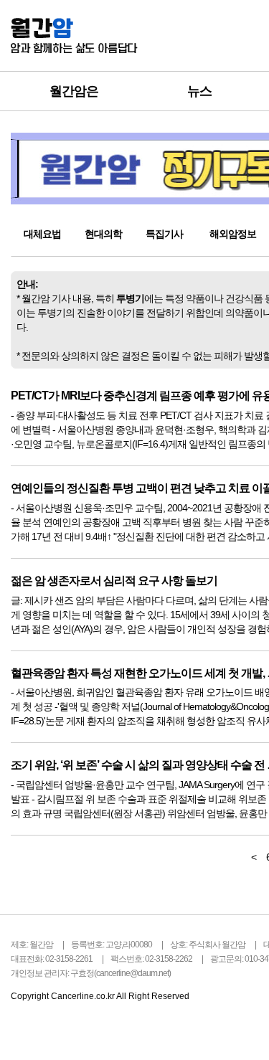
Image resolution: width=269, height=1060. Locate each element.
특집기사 (164, 234)
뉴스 (199, 91)
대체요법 (42, 234)
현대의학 (103, 234)
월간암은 (73, 91)
